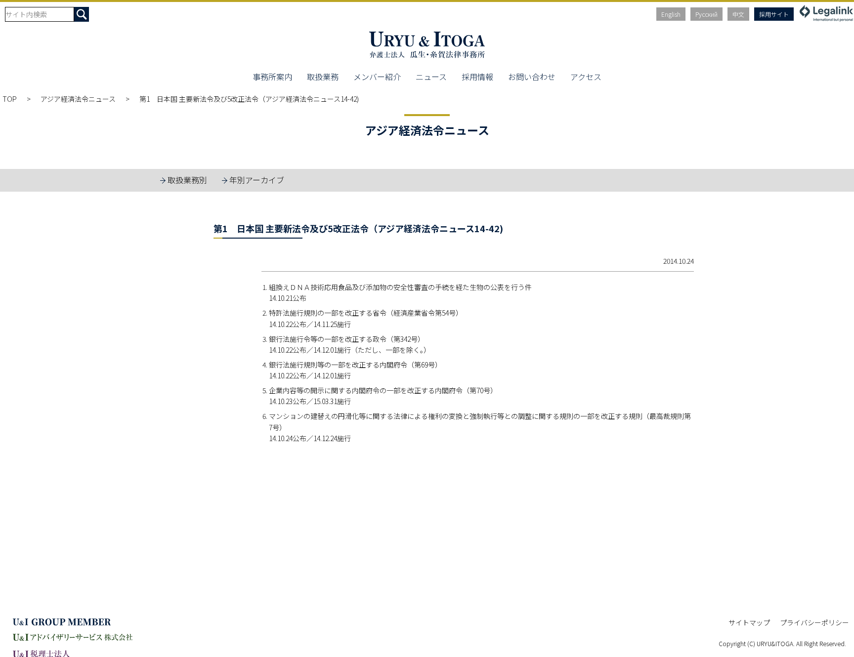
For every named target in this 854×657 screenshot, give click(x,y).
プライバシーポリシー (814, 622)
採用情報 (477, 76)
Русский (706, 14)
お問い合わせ (531, 76)
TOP (9, 99)
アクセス (585, 76)
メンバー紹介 (377, 76)
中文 (738, 14)
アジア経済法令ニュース (78, 99)
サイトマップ (749, 622)
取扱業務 (323, 76)
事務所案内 (272, 76)
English (671, 14)
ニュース (431, 76)
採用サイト (774, 14)
